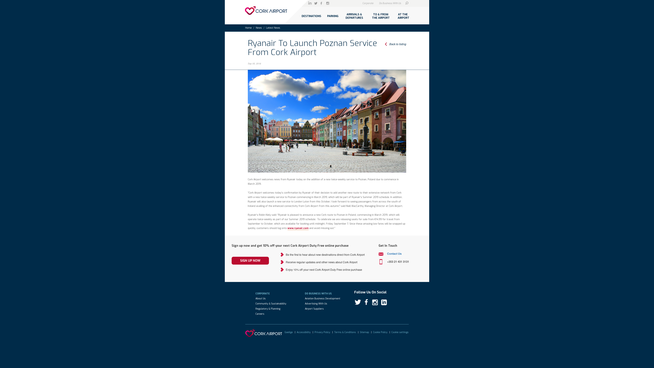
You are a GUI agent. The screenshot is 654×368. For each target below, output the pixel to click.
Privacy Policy (322, 332)
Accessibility (304, 332)
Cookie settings (400, 332)
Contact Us (394, 254)
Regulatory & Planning (267, 308)
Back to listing (397, 44)
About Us (260, 298)
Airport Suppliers (314, 308)
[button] (311, 18)
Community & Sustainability (270, 303)
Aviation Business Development (322, 298)
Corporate (367, 3)
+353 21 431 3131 (398, 262)
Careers (259, 314)
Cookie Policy (380, 332)
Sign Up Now (250, 261)
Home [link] (248, 27)
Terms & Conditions (345, 332)
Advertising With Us (316, 303)
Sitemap (364, 332)
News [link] (259, 27)
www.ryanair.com (298, 228)
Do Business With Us (390, 3)
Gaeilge (289, 332)
